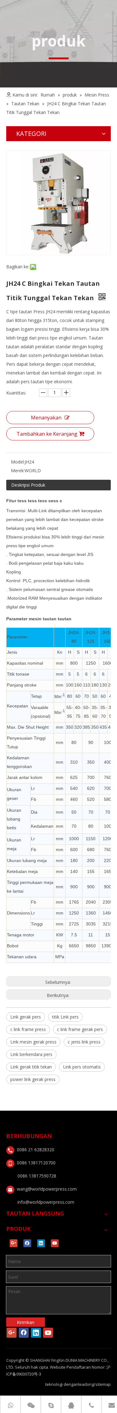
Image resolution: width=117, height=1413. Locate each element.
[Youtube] (55, 1243)
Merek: (18, 470)
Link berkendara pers (31, 1054)
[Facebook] (27, 1243)
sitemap (103, 1384)
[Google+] (13, 1243)
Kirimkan (25, 1322)
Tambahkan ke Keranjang (47, 433)
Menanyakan (46, 417)
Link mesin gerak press (33, 1042)
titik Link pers (65, 1017)
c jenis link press (84, 1042)
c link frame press (28, 1029)
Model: (18, 462)
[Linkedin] (41, 1243)
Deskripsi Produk (28, 485)
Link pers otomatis (82, 1067)
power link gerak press (33, 1079)
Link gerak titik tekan (31, 1067)
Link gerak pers (25, 1017)
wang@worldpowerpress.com (47, 1189)
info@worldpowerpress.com (45, 1202)
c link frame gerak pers (80, 1029)
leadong (86, 1384)
